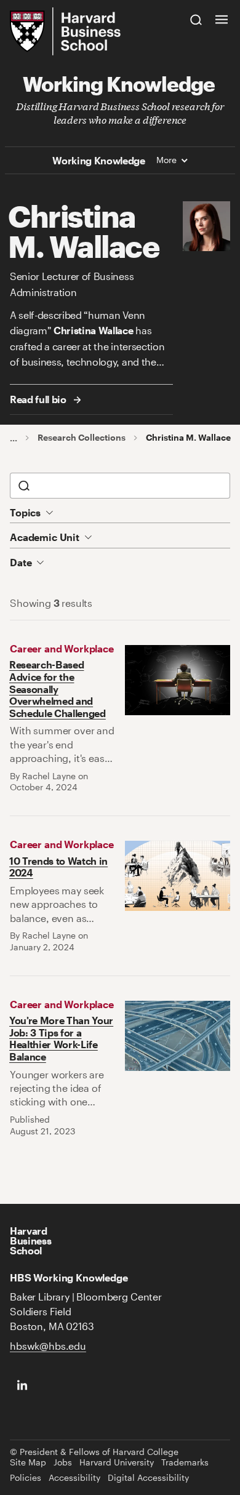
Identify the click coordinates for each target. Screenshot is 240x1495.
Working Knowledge (119, 83)
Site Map (28, 1462)
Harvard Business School (30, 1241)
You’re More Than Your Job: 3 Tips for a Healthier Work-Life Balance (61, 1038)
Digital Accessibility (148, 1478)
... (13, 438)
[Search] (196, 19)
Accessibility (74, 1478)
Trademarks (185, 1462)
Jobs (63, 1462)
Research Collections (82, 438)
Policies (25, 1478)
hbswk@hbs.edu (48, 1346)
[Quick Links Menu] (221, 19)
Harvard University (116, 1462)
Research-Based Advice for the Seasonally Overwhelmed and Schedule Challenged (57, 688)
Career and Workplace (62, 648)
